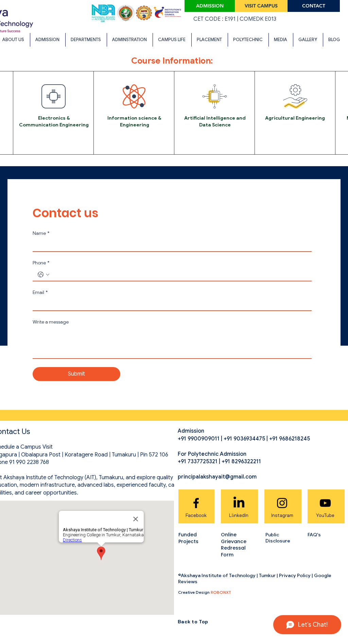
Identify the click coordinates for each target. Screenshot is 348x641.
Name (41, 233)
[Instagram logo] (282, 503)
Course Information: (172, 60)
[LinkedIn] (239, 503)
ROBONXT (221, 592)
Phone (41, 263)
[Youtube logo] (325, 503)
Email (40, 292)
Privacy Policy (295, 575)
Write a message (51, 322)
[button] (86, 40)
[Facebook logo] (196, 503)
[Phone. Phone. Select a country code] (43, 275)
